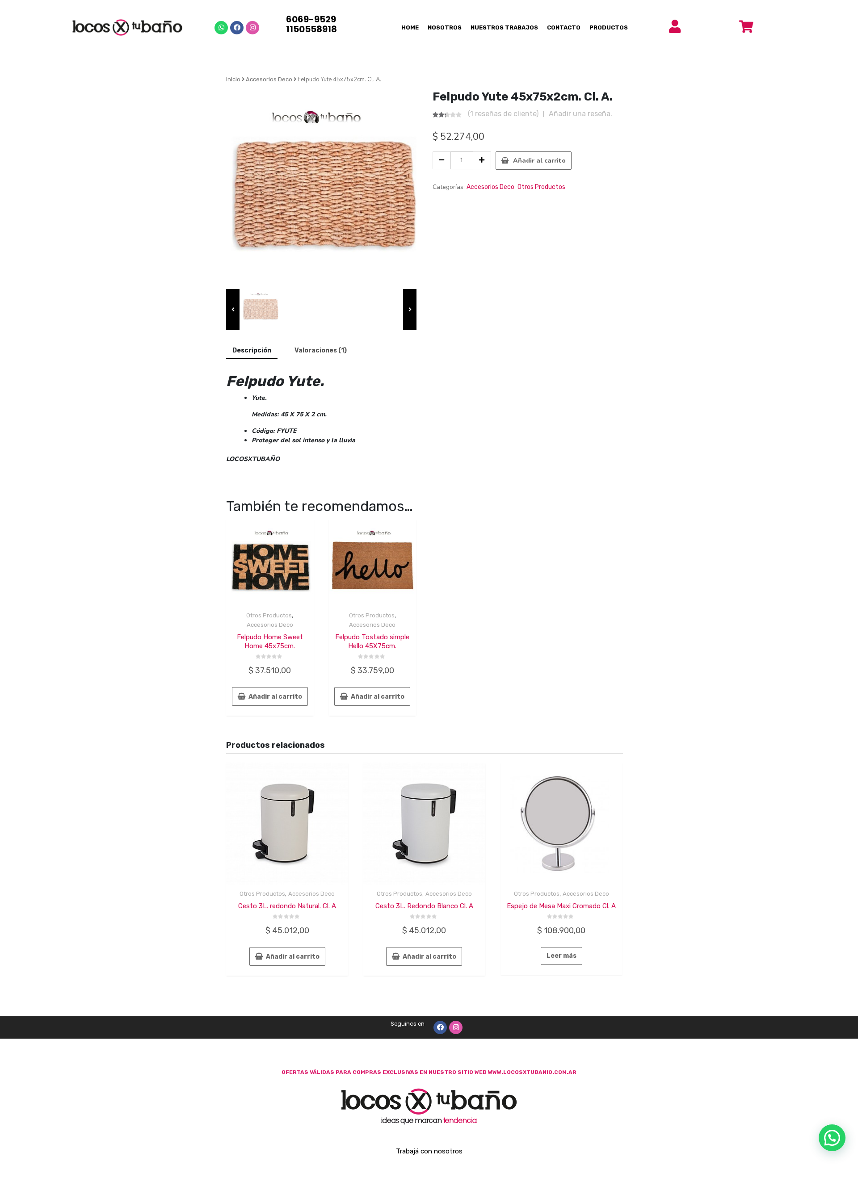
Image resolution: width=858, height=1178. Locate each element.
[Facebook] (237, 27)
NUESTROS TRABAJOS (504, 27)
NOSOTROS (445, 27)
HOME (410, 27)
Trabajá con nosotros (429, 1151)
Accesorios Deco (269, 79)
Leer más (561, 956)
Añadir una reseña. (580, 113)
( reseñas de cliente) (503, 113)
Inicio (233, 79)
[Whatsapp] (221, 27)
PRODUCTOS (608, 27)
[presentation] (233, 309)
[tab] (252, 351)
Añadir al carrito (539, 160)
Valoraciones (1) (320, 350)
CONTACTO (563, 27)
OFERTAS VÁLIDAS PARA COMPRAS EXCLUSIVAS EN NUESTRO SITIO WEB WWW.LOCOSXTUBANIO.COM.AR (429, 1072)
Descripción (251, 350)
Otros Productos (541, 187)
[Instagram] (252, 27)
